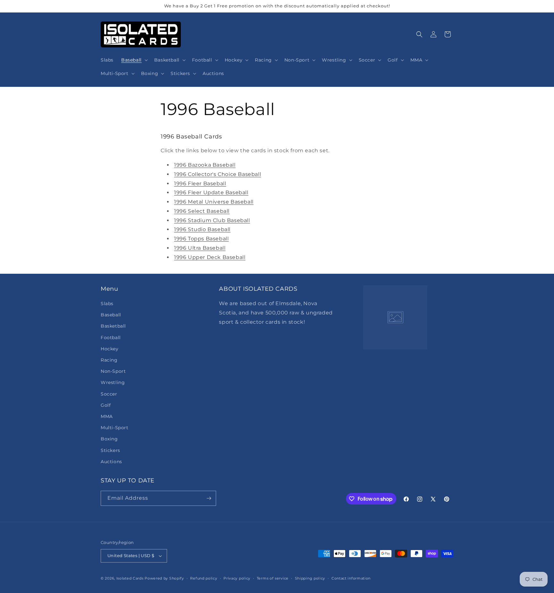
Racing (109, 360)
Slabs (107, 303)
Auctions (111, 461)
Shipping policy (310, 578)
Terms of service (273, 578)
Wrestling (113, 382)
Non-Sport (113, 371)
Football (111, 337)
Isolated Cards (130, 578)
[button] (133, 60)
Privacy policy (236, 578)
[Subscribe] (209, 498)
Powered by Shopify (164, 578)
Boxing (109, 439)
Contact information (351, 578)
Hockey (110, 349)
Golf (106, 405)
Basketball (113, 326)
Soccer (109, 394)
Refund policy (203, 578)
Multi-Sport (115, 427)
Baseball (111, 315)
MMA (107, 416)
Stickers (110, 450)
